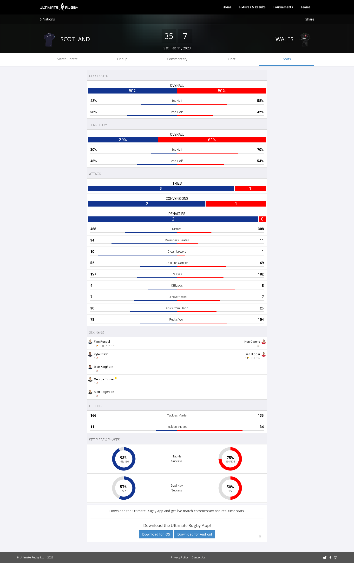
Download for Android (194, 534)
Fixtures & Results (252, 7)
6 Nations (47, 19)
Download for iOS (156, 534)
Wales (285, 39)
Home (227, 7)
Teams (305, 7)
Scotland (74, 39)
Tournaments (283, 7)
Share (309, 19)
